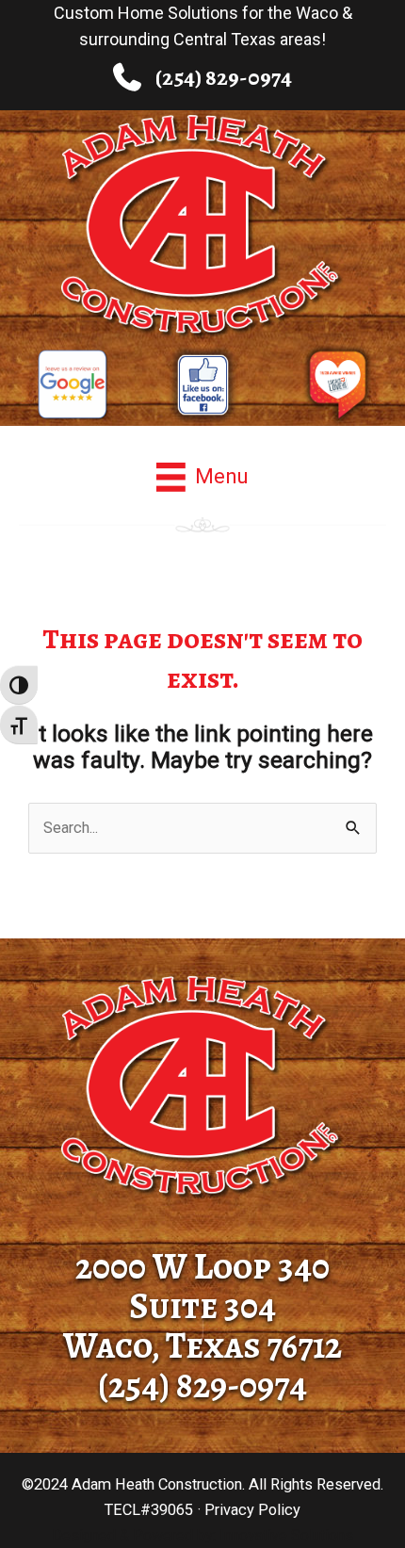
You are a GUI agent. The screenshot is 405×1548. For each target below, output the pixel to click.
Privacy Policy (252, 1510)
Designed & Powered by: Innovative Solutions (202, 1535)
